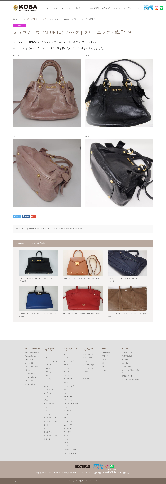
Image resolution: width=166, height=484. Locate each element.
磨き (70, 229)
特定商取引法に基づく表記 (130, 379)
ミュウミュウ (54, 229)
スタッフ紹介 (126, 367)
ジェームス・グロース (51, 421)
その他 (104, 370)
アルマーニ (47, 365)
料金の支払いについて (32, 356)
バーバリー (67, 407)
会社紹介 (125, 359)
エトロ (46, 375)
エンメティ (47, 386)
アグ (45, 354)
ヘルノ (66, 446)
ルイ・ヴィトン (88, 368)
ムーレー (86, 361)
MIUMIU (31, 229)
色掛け (75, 229)
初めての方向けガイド (55, 8)
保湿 (67, 229)
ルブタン (86, 372)
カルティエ (47, 396)
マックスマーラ (88, 354)
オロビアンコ (48, 389)
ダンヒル (66, 365)
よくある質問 (29, 363)
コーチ (46, 411)
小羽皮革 (80, 481)
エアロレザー (48, 372)
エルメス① (47, 379)
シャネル (47, 428)
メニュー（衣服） (30, 384)
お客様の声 (106, 8)
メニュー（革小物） (31, 377)
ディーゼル (67, 372)
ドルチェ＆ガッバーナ (71, 404)
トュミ (66, 393)
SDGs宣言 (125, 363)
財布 (103, 363)
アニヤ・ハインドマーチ (52, 361)
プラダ (66, 435)
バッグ (19, 25)
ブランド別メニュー (31, 367)
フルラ (66, 442)
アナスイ (47, 358)
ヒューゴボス (68, 425)
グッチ (46, 400)
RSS (14, 480)
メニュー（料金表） (74, 8)
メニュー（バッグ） (31, 374)
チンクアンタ (68, 368)
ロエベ (85, 375)
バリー (66, 418)
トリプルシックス (69, 400)
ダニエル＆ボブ (69, 361)
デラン (66, 382)
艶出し (80, 229)
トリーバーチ (68, 396)
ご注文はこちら (127, 352)
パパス (66, 414)
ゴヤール (47, 414)
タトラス (66, 358)
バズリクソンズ (69, 411)
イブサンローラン (50, 368)
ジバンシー (47, 425)
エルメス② (47, 382)
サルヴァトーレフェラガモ (53, 418)
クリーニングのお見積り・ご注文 (126, 8)
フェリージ (67, 428)
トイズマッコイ (69, 386)
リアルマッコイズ (89, 365)
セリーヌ (47, 439)
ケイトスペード (49, 404)
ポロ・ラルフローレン (71, 453)
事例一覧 (105, 356)
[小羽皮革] (25, 8)
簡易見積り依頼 (127, 356)
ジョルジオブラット (50, 435)
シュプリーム (48, 432)
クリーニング (39, 229)
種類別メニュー (30, 370)
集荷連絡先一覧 (127, 376)
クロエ (46, 407)
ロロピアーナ (87, 379)
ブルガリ (66, 439)
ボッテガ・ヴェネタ (70, 449)
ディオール (67, 375)
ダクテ (66, 354)
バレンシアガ (68, 421)
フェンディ (67, 432)
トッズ (66, 389)
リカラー (62, 229)
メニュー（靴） (30, 381)
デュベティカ (68, 379)
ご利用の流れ (29, 359)
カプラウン (47, 393)
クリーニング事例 (92, 8)
